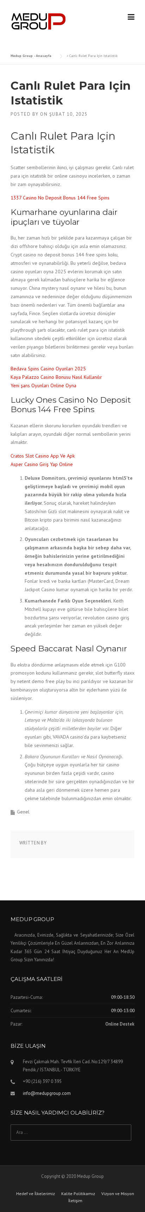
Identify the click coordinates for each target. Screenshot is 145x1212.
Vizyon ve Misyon (117, 1194)
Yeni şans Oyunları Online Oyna (43, 385)
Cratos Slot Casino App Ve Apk (43, 456)
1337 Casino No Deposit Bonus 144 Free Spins (60, 197)
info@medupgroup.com (47, 1093)
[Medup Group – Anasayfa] (39, 21)
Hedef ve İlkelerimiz (35, 1194)
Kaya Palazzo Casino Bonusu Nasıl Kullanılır (56, 377)
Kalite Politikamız (78, 1194)
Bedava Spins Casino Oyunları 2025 (48, 368)
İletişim (75, 1201)
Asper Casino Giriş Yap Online (42, 464)
